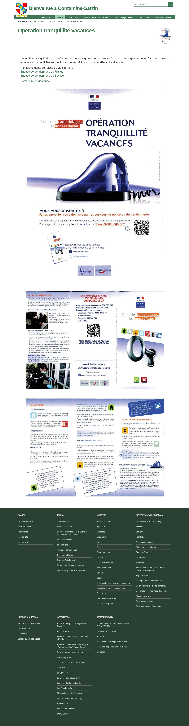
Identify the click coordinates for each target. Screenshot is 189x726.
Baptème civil (142, 575)
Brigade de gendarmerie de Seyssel (42, 75)
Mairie (40, 21)
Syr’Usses (101, 651)
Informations (50, 21)
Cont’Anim (61, 667)
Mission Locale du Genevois (69, 693)
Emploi (100, 547)
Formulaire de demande (35, 81)
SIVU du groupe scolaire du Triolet (112, 646)
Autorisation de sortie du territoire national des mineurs (150, 569)
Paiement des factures (106, 598)
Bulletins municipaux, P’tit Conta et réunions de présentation (72, 533)
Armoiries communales (67, 549)
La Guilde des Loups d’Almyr (69, 677)
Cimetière (101, 531)
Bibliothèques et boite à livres (70, 652)
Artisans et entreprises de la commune (113, 583)
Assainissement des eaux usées (111, 588)
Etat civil (139, 531)
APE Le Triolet (63, 631)
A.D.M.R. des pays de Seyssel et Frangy (71, 625)
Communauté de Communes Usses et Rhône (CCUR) (113, 625)
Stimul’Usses (62, 713)
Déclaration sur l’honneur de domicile (152, 590)
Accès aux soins (104, 521)
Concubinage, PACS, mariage (149, 521)
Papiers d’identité (143, 552)
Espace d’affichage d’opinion (69, 560)
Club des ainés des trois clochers (71, 662)
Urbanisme (141, 557)
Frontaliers (140, 536)
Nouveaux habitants (144, 542)
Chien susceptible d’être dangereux (151, 585)
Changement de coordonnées (149, 580)
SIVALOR (101, 636)
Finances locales (64, 539)
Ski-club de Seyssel (65, 708)
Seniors (100, 572)
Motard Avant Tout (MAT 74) (69, 698)
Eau (98, 542)
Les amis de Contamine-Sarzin (70, 683)
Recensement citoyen (145, 601)
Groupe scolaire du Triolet (29, 623)
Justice (100, 557)
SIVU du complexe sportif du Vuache (113, 641)
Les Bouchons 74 (64, 688)
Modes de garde (25, 628)
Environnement (103, 552)
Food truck (101, 593)
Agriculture (101, 526)
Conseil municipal (65, 521)
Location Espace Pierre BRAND (71, 570)
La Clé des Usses (65, 672)
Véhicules (140, 562)
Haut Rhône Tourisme (106, 631)
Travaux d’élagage (105, 603)
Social (99, 577)
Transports (22, 633)
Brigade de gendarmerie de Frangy (41, 71)
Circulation (101, 536)
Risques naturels (104, 567)
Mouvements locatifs (145, 596)
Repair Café (62, 703)
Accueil (33, 21)
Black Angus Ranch (65, 657)
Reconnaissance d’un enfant (148, 606)
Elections (140, 526)
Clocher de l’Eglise (65, 555)
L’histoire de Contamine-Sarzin (70, 565)
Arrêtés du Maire (64, 526)
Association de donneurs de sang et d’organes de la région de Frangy (73, 645)
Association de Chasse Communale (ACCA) (72, 638)
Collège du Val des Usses (29, 638)
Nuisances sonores (105, 562)
